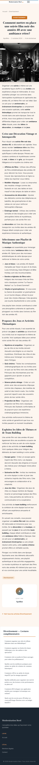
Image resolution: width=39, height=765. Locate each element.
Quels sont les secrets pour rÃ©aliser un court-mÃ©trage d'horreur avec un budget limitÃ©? (18, 700)
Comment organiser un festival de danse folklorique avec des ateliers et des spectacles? (18, 650)
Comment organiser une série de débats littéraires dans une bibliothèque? (17, 642)
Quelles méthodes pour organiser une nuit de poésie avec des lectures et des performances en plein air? (19, 682)
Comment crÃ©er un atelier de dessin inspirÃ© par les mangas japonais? (17, 674)
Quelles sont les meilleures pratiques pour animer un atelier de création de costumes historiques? (18, 666)
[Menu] (28, 2)
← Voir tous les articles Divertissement (17, 614)
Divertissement (14, 11)
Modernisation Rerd (11, 720)
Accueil (4, 11)
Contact (4, 752)
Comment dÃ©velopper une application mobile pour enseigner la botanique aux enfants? (18, 691)
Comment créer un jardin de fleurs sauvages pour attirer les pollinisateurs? (19, 658)
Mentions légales (8, 748)
